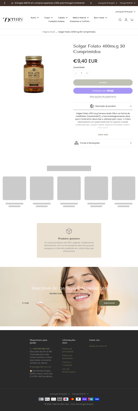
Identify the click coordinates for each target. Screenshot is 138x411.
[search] (120, 19)
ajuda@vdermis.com (41, 366)
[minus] (76, 73)
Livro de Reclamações (68, 370)
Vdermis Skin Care (60, 404)
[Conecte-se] (126, 19)
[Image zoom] (34, 74)
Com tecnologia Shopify (82, 404)
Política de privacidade (67, 350)
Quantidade (79, 67)
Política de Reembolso (67, 357)
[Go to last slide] (4, 3)
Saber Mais (103, 134)
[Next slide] (91, 3)
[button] (103, 82)
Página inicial (49, 32)
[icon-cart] (132, 19)
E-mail (26, 303)
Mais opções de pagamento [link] (103, 97)
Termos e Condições (67, 363)
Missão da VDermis (98, 346)
